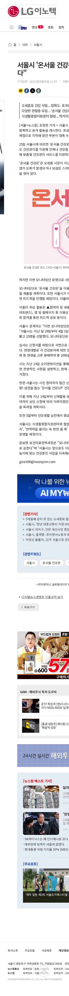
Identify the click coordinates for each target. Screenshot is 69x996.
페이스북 (26, 90)
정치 (61, 27)
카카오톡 (20, 90)
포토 (51, 27)
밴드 (38, 90)
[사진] (41, 796)
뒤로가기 (29, 607)
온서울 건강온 (52, 562)
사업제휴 (47, 950)
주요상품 (30, 950)
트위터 (32, 90)
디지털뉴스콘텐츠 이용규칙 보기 (42, 597)
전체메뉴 (11, 27)
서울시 (30, 562)
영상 (35, 27)
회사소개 (13, 950)
